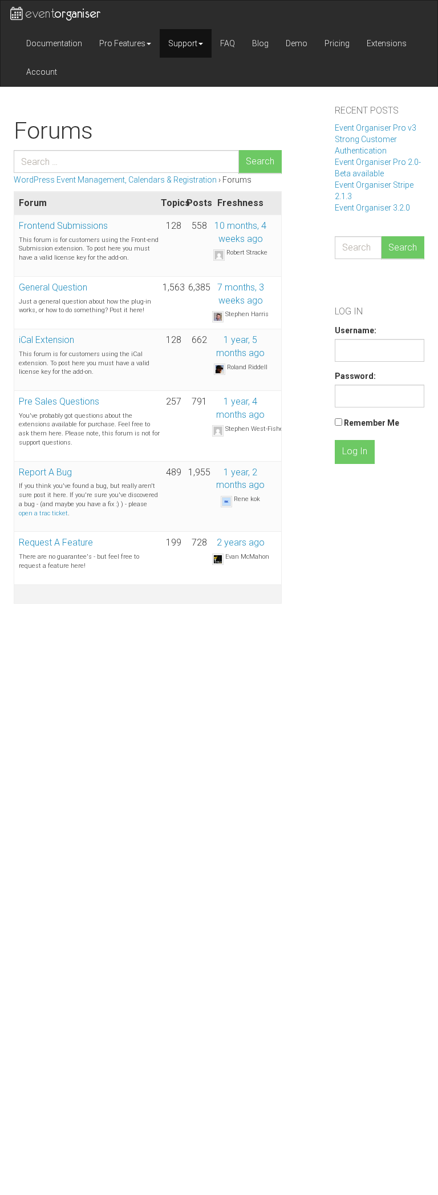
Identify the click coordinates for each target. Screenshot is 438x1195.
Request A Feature (56, 542)
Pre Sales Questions (59, 401)
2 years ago (241, 542)
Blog (260, 43)
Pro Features (122, 43)
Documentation (54, 43)
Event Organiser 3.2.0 (372, 207)
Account (41, 71)
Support (182, 43)
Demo (296, 43)
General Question (53, 287)
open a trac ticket (43, 513)
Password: (355, 376)
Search (260, 161)
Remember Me (371, 422)
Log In (354, 451)
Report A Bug (45, 472)
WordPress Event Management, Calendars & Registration (115, 179)
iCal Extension (46, 339)
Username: (355, 330)
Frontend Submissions (63, 225)
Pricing (337, 43)
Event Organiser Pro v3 (375, 127)
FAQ (227, 43)
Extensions (387, 43)
